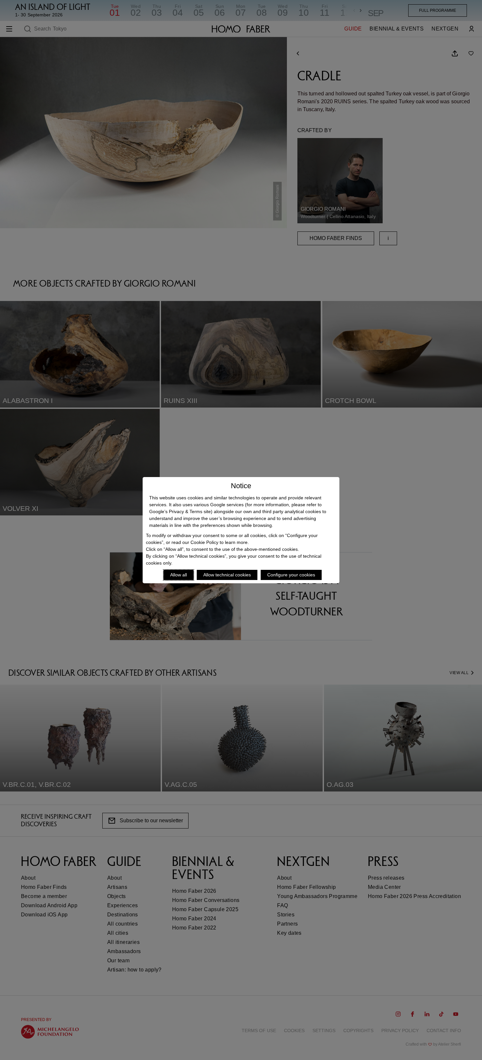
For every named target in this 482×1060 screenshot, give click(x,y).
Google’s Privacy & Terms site (180, 511)
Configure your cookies (291, 574)
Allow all (178, 574)
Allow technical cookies (227, 574)
